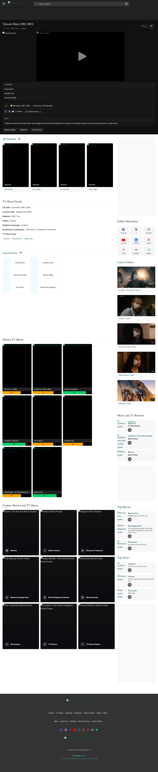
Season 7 (64, 185)
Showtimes (78, 713)
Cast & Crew (10, 253)
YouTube (123, 243)
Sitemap (73, 721)
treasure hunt (17, 239)
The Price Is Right (10, 389)
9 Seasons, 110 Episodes (43, 106)
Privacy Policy (97, 721)
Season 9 (7, 185)
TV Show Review (134, 426)
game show (29, 239)
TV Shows (59, 713)
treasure (6, 239)
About (56, 721)
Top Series (123, 557)
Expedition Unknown (11, 441)
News (105, 713)
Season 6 (92, 185)
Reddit (12, 111)
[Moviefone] (17, 3)
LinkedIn (136, 243)
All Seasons (9, 139)
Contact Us (64, 721)
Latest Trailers (125, 262)
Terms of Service (84, 721)
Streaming (68, 713)
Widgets (148, 253)
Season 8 (36, 185)
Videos (99, 713)
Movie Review (133, 439)
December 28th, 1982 (21, 106)
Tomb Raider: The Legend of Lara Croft (17, 492)
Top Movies (124, 507)
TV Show (6, 28)
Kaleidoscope (69, 441)
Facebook (6, 111)
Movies (51, 713)
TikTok (124, 253)
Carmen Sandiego (70, 389)
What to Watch (89, 713)
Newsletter (136, 253)
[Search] (126, 4)
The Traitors (38, 441)
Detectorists (38, 492)
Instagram (149, 233)
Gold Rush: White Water (42, 389)
